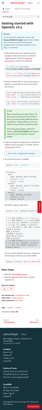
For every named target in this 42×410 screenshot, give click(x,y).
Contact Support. (17, 298)
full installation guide (19, 274)
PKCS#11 (18, 308)
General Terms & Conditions (14, 371)
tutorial (14, 277)
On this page (7, 17)
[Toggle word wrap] (34, 66)
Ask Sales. (19, 300)
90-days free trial (10, 390)
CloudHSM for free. (22, 295)
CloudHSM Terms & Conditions (15, 374)
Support (6, 396)
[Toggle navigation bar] (3, 2)
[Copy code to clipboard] (38, 66)
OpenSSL (7, 9)
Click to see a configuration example (21, 153)
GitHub (6, 361)
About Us (7, 352)
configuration (10, 147)
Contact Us (7, 358)
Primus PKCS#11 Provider (13, 40)
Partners (6, 355)
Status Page (7, 393)
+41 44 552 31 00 (10, 343)
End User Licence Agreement (14, 377)
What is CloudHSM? (11, 388)
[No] (11, 289)
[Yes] (4, 289)
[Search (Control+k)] (38, 3)
